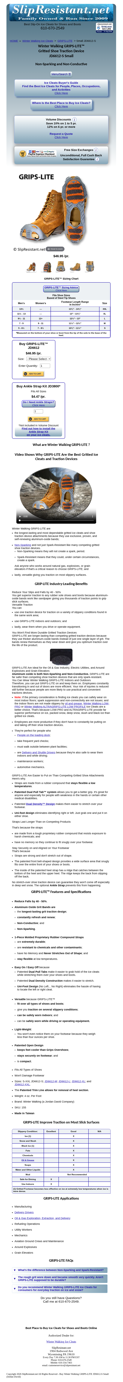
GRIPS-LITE (64, 40)
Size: (21, 359)
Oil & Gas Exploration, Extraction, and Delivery (42, 1218)
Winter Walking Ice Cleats (37, 40)
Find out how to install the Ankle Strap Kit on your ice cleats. (38, 431)
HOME (14, 40)
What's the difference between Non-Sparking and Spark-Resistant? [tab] (61, 1270)
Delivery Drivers (24, 1212)
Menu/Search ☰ (61, 74)
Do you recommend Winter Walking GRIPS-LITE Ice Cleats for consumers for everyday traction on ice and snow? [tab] (57, 1289)
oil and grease (73, 703)
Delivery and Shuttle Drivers (38, 752)
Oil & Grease (27, 1160)
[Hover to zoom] (55, 209)
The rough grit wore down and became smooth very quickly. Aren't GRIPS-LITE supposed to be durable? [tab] (60, 1279)
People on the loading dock (33, 735)
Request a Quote (61, 135)
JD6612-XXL (22, 1084)
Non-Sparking (23, 545)
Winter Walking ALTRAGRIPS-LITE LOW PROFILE (55, 706)
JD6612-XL (78, 1081)
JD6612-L (64, 1081)
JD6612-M (51, 1081)
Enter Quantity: (28, 365)
